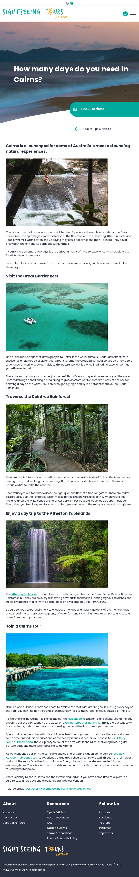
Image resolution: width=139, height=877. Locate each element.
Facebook (105, 817)
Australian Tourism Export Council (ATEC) (49, 864)
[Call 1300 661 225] (125, 14)
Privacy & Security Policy (62, 838)
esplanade (75, 719)
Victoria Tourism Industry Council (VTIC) (99, 864)
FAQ (49, 823)
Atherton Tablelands (24, 594)
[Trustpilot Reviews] (71, 3)
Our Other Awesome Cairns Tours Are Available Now (58, 788)
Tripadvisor (106, 833)
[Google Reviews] (67, 3)
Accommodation (58, 817)
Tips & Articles (56, 812)
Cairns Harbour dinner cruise (83, 722)
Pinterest (105, 828)
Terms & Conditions (59, 833)
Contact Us (10, 817)
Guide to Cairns (57, 828)
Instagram (105, 812)
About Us (9, 812)
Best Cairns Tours (14, 823)
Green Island (25, 742)
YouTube (105, 823)
